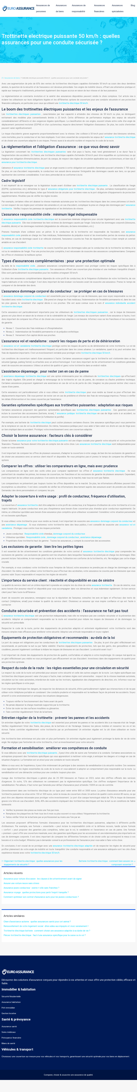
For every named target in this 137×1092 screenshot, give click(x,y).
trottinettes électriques (109, 376)
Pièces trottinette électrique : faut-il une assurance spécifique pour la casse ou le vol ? (45, 935)
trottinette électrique (32, 299)
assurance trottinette (27, 505)
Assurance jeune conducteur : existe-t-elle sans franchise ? (31, 888)
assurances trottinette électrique (96, 444)
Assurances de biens (61, 8)
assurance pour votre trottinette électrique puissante (42, 440)
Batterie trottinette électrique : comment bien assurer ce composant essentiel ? (106, 863)
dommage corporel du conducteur (69, 534)
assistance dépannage (17, 524)
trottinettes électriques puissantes (24, 114)
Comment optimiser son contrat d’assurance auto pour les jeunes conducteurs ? (41, 897)
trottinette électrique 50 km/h (73, 103)
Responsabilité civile (34, 534)
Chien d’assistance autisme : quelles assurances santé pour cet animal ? (37, 921)
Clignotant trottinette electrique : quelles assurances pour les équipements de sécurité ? (33, 863)
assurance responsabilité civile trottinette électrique (29, 219)
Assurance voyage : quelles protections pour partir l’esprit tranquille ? (36, 892)
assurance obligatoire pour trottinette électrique (72, 189)
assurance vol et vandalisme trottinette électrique (27, 346)
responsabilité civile (26, 266)
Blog (133, 5)
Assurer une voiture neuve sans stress (21, 883)
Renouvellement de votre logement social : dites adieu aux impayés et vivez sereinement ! (46, 926)
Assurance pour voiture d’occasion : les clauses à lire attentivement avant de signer (43, 878)
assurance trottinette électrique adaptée (73, 846)
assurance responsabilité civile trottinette (23, 248)
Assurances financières (99, 8)
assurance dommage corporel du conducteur (25, 296)
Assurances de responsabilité (79, 8)
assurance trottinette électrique (120, 137)
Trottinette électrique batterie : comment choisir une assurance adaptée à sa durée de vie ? (47, 930)
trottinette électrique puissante (93, 185)
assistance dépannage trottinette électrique (25, 376)
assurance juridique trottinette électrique (77, 413)
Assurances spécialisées (117, 8)
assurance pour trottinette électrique (19, 162)
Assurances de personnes (43, 8)
